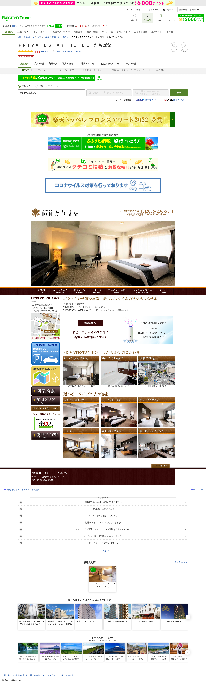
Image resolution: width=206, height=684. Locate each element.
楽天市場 (183, 10)
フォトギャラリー (142, 291)
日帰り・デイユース (48, 86)
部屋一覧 (53, 63)
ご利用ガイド (140, 10)
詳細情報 (160, 70)
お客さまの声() (110, 63)
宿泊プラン (27, 86)
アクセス (164, 291)
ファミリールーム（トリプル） (81, 443)
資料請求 (70, 675)
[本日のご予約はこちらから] (45, 439)
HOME (40, 291)
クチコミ (96, 291)
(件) (44, 51)
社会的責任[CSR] (37, 675)
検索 (179, 93)
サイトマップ (154, 10)
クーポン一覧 (130, 63)
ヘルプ (129, 10)
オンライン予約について (45, 408)
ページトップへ (160, 466)
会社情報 (6, 675)
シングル (81, 412)
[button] (114, 568)
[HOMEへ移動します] (54, 216)
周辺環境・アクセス (92, 70)
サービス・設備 (66, 70)
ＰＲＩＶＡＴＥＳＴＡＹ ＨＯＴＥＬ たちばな (64, 45)
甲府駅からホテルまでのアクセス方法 (129, 70)
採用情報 (51, 675)
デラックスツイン (156, 412)
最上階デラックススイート (156, 443)
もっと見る (179, 562)
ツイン (119, 412)
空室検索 (45, 391)
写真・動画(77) (69, 63)
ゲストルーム (44, 70)
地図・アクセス (88, 63)
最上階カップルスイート (119, 443)
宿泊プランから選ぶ (45, 400)
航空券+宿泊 (151, 100)
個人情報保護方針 (20, 675)
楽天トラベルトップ (26, 37)
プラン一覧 (39, 63)
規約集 (60, 675)
